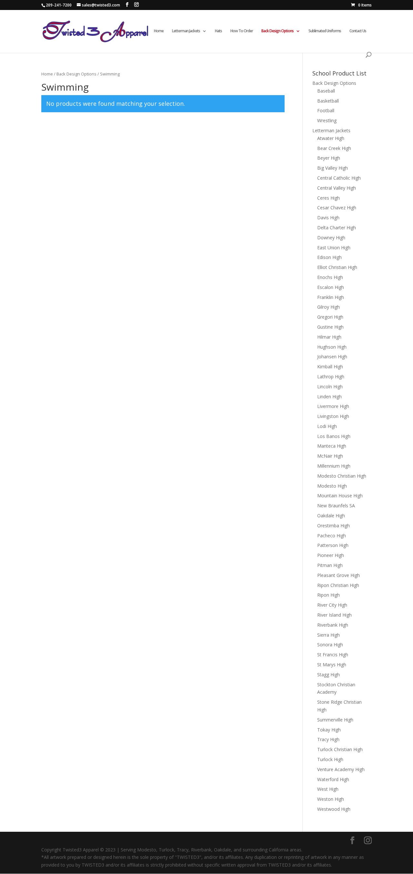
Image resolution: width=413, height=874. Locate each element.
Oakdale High (331, 515)
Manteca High (331, 446)
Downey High (331, 237)
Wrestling (327, 120)
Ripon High (328, 595)
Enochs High (330, 277)
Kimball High (330, 366)
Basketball (328, 101)
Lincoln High (330, 386)
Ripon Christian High (338, 585)
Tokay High (329, 730)
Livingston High (333, 416)
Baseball (326, 91)
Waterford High (333, 779)
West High (327, 789)
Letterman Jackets (331, 130)
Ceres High (328, 198)
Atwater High (330, 138)
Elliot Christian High (337, 267)
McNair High (330, 456)
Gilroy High (328, 307)
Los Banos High (333, 436)
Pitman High (330, 565)
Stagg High (328, 674)
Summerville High (335, 720)
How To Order (241, 31)
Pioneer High (330, 555)
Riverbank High (332, 625)
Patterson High (332, 545)
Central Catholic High (339, 178)
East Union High (333, 247)
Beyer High (328, 158)
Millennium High (333, 466)
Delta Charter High (336, 227)
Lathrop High (330, 376)
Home (159, 31)
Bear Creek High (334, 148)
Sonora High (330, 644)
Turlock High (330, 759)
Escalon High (330, 287)
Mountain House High (340, 495)
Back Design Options (277, 31)
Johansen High (332, 356)
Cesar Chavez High (336, 207)
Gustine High (330, 327)
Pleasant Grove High (338, 575)
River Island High (334, 615)
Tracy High (328, 739)
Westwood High (333, 809)
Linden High (329, 396)
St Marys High (331, 664)
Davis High (328, 217)
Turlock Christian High (340, 749)
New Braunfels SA (336, 505)
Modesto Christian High (341, 476)
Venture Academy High (341, 769)
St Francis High (332, 654)
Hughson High (332, 347)
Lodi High (327, 426)
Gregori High (330, 317)
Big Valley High (332, 168)
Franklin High (330, 297)
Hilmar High (329, 337)
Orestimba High (333, 525)
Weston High (330, 799)
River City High (332, 605)
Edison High (329, 257)
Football (325, 110)
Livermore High (333, 406)
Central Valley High (336, 188)
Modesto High (332, 486)
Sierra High (328, 635)
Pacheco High (331, 535)
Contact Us (357, 31)
